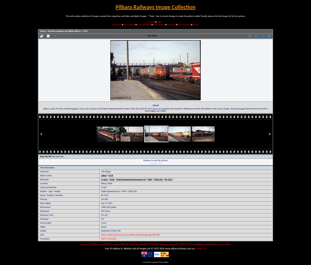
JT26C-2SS (158, 180)
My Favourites (184, 25)
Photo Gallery (113, 244)
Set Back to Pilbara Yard (92, 244)
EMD (150, 180)
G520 (112, 180)
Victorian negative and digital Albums (64, 31)
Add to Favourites (109, 239)
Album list (116, 25)
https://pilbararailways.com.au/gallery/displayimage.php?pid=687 (130, 235)
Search (196, 25)
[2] (153, 163)
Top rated (171, 25)
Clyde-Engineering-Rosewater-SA (131, 180)
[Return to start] (249, 36)
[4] (158, 163)
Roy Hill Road (206, 244)
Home (152, 22)
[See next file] (263, 36)
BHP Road (151, 244)
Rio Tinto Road (190, 244)
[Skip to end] (269, 36)
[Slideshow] (55, 36)
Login (159, 22)
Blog (124, 244)
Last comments (144, 25)
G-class (104, 180)
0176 (85, 31)
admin (104, 176)
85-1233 (168, 180)
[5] (160, 163)
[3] (155, 163)
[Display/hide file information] (48, 36)
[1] (151, 163)
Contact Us (200, 248)
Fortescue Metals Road (169, 244)
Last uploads (129, 25)
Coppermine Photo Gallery (159, 262)
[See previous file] (256, 36)
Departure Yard (136, 244)
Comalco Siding (223, 244)
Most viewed (159, 25)
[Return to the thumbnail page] (41, 36)
